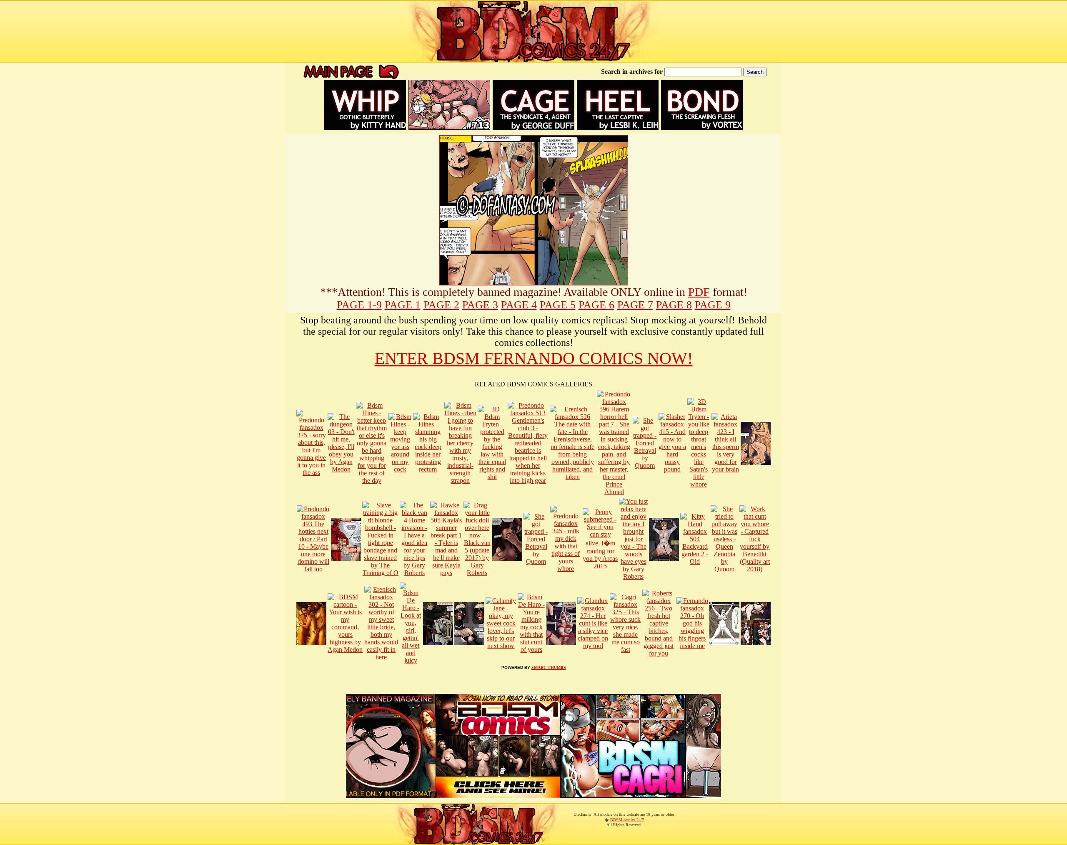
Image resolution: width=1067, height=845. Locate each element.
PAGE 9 (713, 305)
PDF (699, 291)
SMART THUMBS (548, 667)
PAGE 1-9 (359, 305)
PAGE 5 (558, 305)
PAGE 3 (480, 305)
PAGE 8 (674, 305)
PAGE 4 (519, 305)
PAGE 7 (635, 305)
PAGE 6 (596, 305)
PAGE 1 (403, 305)
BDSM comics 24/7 (627, 819)
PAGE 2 (441, 305)
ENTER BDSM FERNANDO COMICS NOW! (534, 358)
